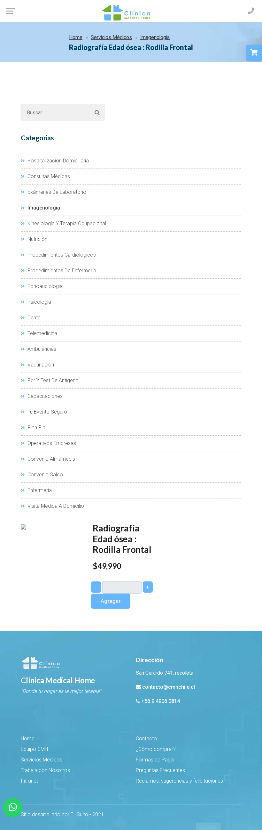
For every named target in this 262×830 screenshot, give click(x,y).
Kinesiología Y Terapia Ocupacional (66, 223)
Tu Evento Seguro (46, 412)
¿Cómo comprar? (156, 749)
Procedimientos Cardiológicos (61, 255)
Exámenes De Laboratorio (56, 192)
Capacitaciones (44, 396)
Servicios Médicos (111, 37)
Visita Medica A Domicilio (55, 506)
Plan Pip (35, 427)
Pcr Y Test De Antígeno (52, 380)
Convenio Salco (44, 475)
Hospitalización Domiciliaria (57, 161)
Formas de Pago (155, 760)
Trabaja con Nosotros (45, 770)
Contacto (146, 738)
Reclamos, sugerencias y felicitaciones (179, 781)
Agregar (111, 601)
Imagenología (155, 37)
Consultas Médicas (48, 176)
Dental (34, 318)
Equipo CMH (34, 749)
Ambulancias (41, 349)
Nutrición (36, 239)
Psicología (38, 302)
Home (75, 37)
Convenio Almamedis (50, 459)
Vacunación (40, 365)
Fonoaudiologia (44, 286)
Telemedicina (41, 333)
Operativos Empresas (51, 443)
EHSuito (79, 814)
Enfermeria (39, 490)
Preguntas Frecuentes (160, 770)
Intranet (29, 781)
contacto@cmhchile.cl (168, 687)
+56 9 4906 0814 (160, 701)
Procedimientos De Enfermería (61, 270)
